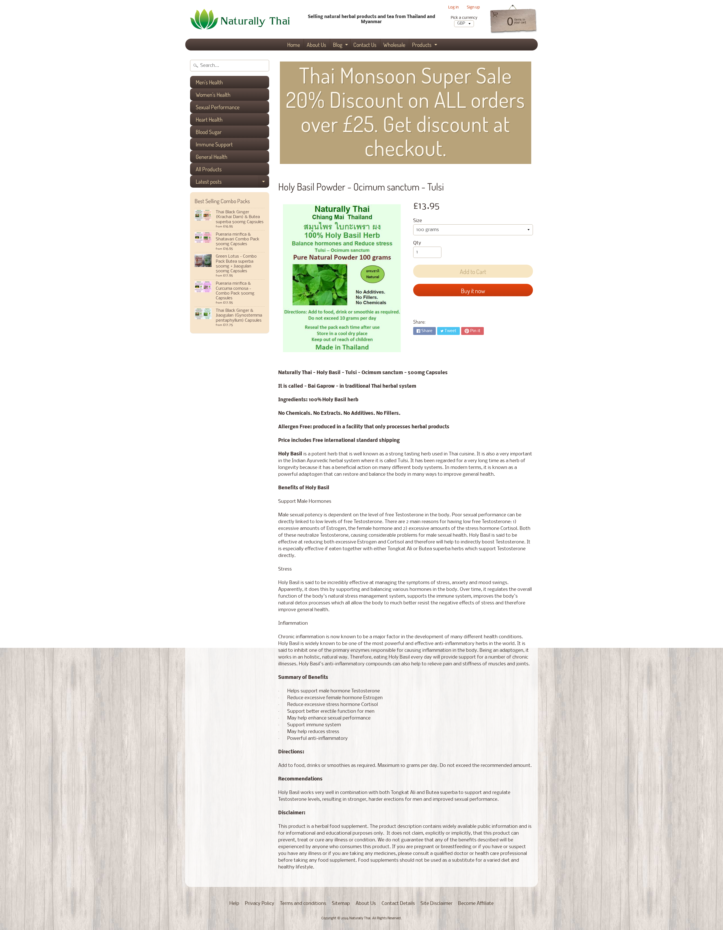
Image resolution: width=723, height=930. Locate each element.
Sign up (473, 8)
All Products (209, 169)
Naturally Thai (360, 918)
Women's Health (213, 94)
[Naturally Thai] (241, 19)
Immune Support (214, 144)
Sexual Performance (217, 107)
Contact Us (364, 44)
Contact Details (398, 903)
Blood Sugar (209, 131)
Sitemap (341, 903)
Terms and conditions (303, 903)
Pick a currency (464, 18)
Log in (453, 8)
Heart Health (209, 119)
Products (425, 45)
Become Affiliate (476, 903)
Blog (341, 45)
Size (417, 220)
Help (234, 903)
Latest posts (232, 183)
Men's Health (209, 82)
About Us (316, 44)
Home (293, 44)
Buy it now (473, 291)
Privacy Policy (259, 903)
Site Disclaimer (436, 903)
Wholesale (394, 44)
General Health (211, 156)
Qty (417, 243)
